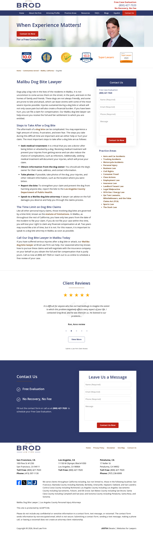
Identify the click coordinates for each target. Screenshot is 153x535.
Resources (85, 13)
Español (117, 13)
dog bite (40, 129)
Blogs (106, 13)
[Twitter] (24, 482)
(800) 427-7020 (127, 5)
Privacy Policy (98, 448)
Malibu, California (47, 71)
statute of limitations (57, 214)
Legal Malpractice (111, 189)
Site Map (121, 448)
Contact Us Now (27, 34)
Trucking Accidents (112, 159)
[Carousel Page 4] (81, 331)
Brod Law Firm (40, 528)
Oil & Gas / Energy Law (113, 192)
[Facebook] (19, 482)
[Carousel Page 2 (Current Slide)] (71, 331)
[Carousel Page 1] (66, 331)
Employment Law (111, 180)
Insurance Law (110, 183)
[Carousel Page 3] (76, 331)
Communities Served (31, 71)
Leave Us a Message (108, 377)
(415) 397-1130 (32, 473)
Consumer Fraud (111, 174)
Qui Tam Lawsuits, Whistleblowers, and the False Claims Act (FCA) (117, 198)
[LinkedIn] (29, 482)
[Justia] (34, 482)
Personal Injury (110, 165)
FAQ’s (97, 13)
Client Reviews (76, 283)
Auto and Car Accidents (114, 156)
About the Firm (35, 13)
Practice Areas (70, 13)
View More (76, 339)
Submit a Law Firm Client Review (77, 349)
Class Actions (109, 177)
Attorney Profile (53, 13)
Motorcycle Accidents (113, 162)
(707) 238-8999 (115, 473)
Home (21, 13)
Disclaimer (111, 448)
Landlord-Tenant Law (113, 186)
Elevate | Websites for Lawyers (118, 528)
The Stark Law (110, 207)
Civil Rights (108, 171)
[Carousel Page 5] (87, 331)
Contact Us (129, 13)
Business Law (109, 168)
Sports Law (108, 204)
